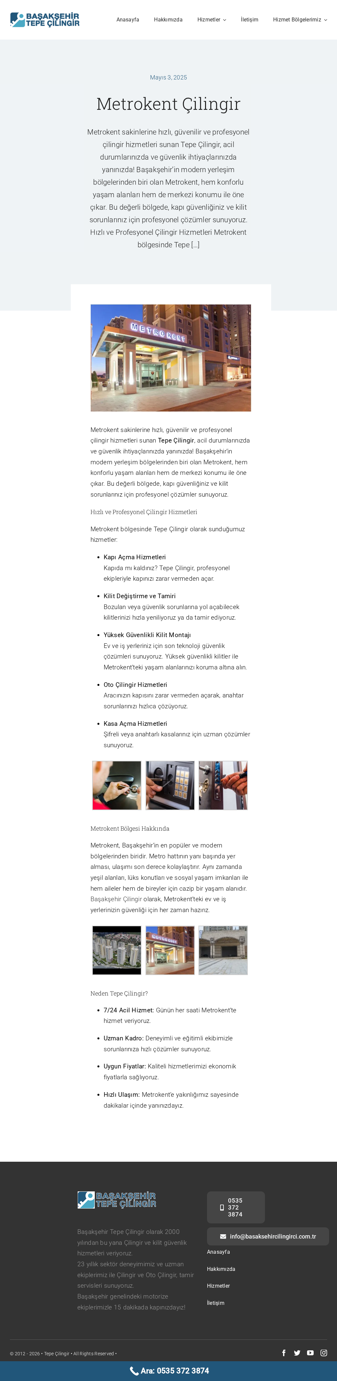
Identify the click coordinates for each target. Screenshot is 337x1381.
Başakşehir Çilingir (116, 899)
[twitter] (297, 1353)
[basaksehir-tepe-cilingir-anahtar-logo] (45, 15)
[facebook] (284, 1353)
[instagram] (324, 1353)
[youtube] (310, 1353)
